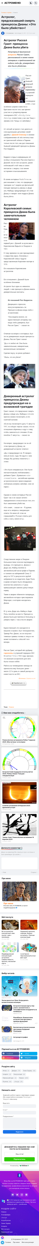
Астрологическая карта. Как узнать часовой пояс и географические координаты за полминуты (25, 1008)
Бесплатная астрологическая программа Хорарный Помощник (24, 1029)
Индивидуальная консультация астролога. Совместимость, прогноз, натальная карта (8, 958)
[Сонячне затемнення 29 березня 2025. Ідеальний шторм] (19, 792)
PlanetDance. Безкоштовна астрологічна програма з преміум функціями (23, 1019)
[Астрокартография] (7, 1039)
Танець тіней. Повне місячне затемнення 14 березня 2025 (18, 838)
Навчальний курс (9, 1078)
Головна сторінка (6, 12)
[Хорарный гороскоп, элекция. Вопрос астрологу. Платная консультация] (28, 925)
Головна (8, 1242)
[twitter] (17, 1195)
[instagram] (22, 1195)
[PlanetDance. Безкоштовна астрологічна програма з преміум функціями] (7, 1019)
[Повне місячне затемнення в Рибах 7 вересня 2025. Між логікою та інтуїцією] (19, 727)
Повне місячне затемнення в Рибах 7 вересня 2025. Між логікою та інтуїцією (18, 741)
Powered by (14, 1165)
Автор (6, 1070)
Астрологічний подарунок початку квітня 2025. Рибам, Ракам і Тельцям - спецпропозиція (17, 773)
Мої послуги (5, 1229)
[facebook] (12, 1195)
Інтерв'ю (7, 1074)
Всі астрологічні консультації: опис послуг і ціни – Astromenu (8, 934)
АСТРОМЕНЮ (12, 2)
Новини (15, 12)
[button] (2, 3)
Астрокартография (20, 1037)
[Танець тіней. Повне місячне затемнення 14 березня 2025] (19, 824)
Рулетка (7, 1081)
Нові (4, 872)
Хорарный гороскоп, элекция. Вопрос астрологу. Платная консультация (27, 934)
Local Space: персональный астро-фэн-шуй (28, 955)
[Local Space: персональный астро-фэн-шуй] (28, 947)
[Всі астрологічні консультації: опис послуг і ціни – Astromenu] (10, 925)
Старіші (33, 872)
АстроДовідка (5, 1215)
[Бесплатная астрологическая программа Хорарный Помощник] (7, 1029)
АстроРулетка (6, 1220)
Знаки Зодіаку (29, 1070)
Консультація (19, 1074)
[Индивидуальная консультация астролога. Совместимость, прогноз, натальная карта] (10, 947)
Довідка (16, 1070)
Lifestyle (18, 1081)
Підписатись (19, 1159)
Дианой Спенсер (19, 135)
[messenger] (2, 1238)
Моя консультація (28, 1242)
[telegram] (26, 1195)
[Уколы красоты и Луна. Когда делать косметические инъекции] (19, 986)
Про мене (8, 903)
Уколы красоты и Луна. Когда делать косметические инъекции (15, 1001)
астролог (12, 55)
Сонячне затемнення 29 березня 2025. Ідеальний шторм (16, 806)
